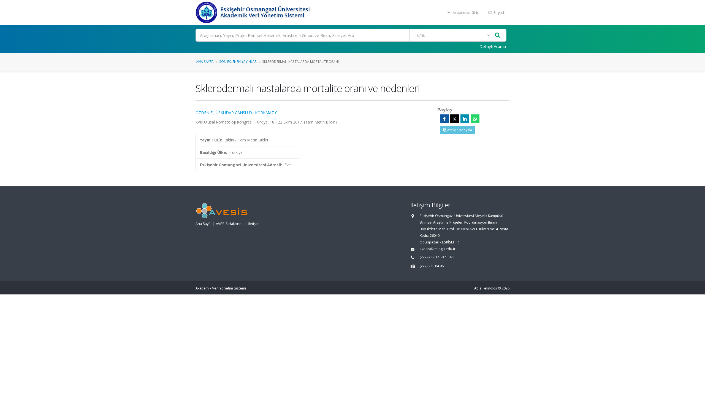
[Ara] (497, 35)
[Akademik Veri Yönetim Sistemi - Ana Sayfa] (207, 12)
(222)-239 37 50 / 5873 (437, 257)
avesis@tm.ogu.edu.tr (437, 248)
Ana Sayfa (205, 61)
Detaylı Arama (492, 46)
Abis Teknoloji (485, 288)
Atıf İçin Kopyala (459, 130)
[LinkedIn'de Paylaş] (464, 118)
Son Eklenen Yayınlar (238, 61)
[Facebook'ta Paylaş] (444, 118)
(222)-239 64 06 (432, 266)
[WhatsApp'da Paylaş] (475, 118)
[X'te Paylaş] (454, 118)
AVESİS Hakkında (229, 223)
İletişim (253, 223)
